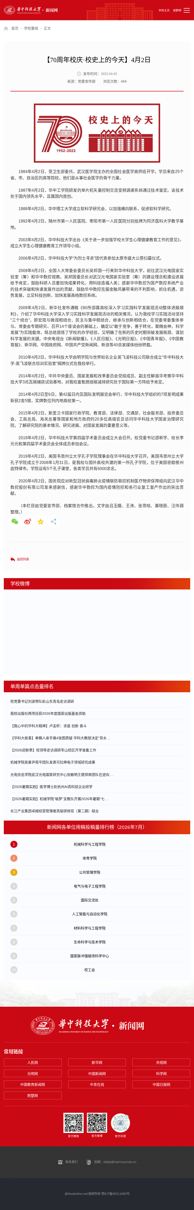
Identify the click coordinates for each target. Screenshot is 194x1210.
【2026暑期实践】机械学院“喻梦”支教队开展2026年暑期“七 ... (59, 799)
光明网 (32, 1074)
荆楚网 (32, 1096)
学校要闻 (31, 28)
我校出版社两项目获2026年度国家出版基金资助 (48, 713)
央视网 (161, 1062)
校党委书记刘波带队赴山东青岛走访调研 (42, 701)
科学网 (161, 1074)
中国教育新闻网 (32, 1084)
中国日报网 (161, 1084)
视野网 (177, 10)
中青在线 (97, 1084)
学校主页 (164, 10)
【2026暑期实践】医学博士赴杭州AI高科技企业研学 (51, 787)
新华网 (97, 1062)
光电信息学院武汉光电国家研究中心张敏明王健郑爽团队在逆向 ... (61, 775)
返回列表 (23, 559)
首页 (14, 28)
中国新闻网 (97, 1074)
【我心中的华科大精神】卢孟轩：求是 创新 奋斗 (48, 726)
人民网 (32, 1062)
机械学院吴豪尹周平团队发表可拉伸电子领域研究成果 (52, 762)
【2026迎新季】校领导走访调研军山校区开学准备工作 (53, 750)
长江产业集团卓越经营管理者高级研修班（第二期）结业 (54, 811)
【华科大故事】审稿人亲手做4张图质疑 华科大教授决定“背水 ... (60, 738)
